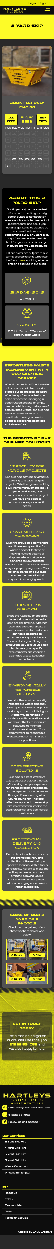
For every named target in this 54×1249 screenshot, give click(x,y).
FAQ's (9, 1199)
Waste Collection (16, 1166)
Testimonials (13, 1205)
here (22, 260)
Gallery (9, 1211)
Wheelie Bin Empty (17, 1172)
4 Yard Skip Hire (15, 1147)
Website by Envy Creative (34, 1231)
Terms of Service (16, 1217)
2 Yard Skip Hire (15, 1141)
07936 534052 (23, 1044)
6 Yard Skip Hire (15, 1153)
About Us (11, 1192)
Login (32, 3)
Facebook (32, 1121)
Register (44, 3)
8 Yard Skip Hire (15, 1160)
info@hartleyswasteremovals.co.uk (29, 1107)
